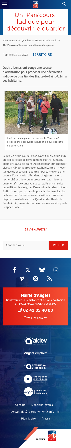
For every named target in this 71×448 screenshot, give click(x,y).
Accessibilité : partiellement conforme (35, 411)
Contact (20, 405)
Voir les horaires (37, 318)
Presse (46, 418)
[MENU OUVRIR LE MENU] (4, 4)
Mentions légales (42, 405)
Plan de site (28, 418)
